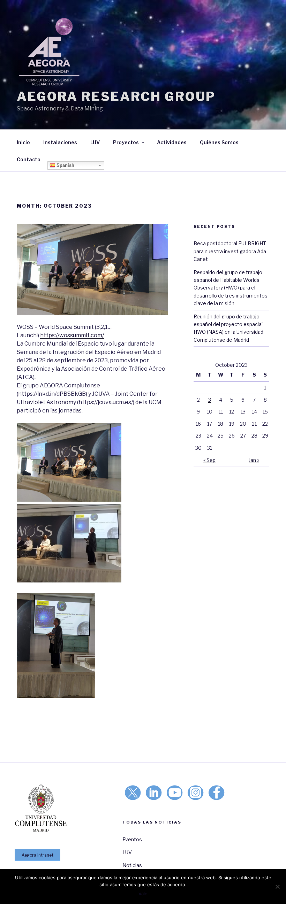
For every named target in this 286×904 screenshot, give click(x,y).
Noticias (132, 865)
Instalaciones (60, 142)
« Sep (209, 460)
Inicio (23, 142)
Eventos (132, 839)
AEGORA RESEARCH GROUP (116, 96)
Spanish (64, 165)
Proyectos (126, 142)
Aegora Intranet (37, 855)
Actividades (172, 142)
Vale (143, 893)
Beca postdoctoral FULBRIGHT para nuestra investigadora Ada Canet (230, 251)
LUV (95, 142)
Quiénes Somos (219, 142)
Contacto (28, 159)
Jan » (254, 460)
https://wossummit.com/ (72, 335)
